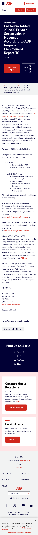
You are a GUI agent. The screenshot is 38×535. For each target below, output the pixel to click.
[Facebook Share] (30, 65)
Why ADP (5, 479)
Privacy (26, 512)
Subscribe (19, 10)
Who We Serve (26, 474)
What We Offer (8, 474)
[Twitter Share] (30, 71)
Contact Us (30, 10)
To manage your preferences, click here (19, 532)
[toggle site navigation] (3, 4)
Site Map (18, 512)
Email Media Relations (16, 407)
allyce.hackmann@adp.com (11, 304)
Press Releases (17, 86)
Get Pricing (30, 3)
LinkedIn (20, 364)
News (6, 86)
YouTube (20, 360)
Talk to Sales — (19, 460)
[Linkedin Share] (30, 68)
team (18, 401)
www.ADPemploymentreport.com (16, 217)
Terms (10, 512)
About (4, 486)
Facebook (20, 352)
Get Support (19, 464)
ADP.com (24, 258)
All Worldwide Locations (19, 498)
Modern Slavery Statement (18, 515)
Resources (25, 479)
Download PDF (12, 68)
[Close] (35, 520)
